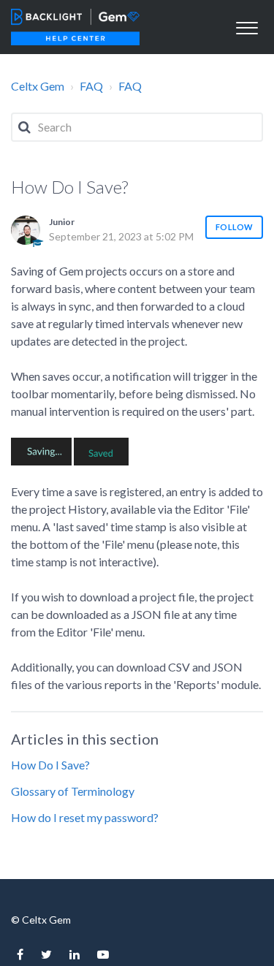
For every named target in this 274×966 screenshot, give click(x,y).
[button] (246, 26)
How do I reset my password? (85, 817)
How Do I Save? (50, 765)
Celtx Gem (37, 86)
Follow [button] (234, 227)
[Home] (75, 27)
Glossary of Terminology (72, 791)
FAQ (91, 86)
